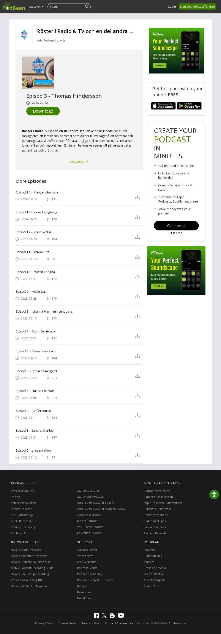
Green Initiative (154, 574)
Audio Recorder (21, 521)
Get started (176, 225)
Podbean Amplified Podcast (95, 580)
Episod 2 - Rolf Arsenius (33, 410)
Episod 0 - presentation (33, 450)
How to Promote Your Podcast (30, 562)
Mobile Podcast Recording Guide (32, 568)
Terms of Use (90, 623)
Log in (172, 6)
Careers (149, 562)
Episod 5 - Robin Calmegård (36, 371)
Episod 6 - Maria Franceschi (36, 351)
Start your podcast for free (197, 6)
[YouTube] (122, 616)
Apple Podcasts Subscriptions (163, 503)
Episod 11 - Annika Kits (32, 252)
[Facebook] (97, 617)
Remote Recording (23, 527)
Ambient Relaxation (156, 533)
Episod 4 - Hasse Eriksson (35, 391)
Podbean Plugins (155, 521)
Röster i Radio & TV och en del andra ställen (91, 31)
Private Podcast (21, 509)
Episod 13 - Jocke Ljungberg (36, 212)
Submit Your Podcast (157, 509)
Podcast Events (87, 568)
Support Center (87, 550)
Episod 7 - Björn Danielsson (36, 331)
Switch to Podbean (156, 515)
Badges (82, 586)
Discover (35, 6)
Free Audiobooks (155, 527)
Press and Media (155, 568)
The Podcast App (22, 515)
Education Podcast (89, 533)
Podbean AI (18, 533)
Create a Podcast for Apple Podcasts (101, 509)
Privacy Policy (44, 623)
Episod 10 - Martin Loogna (35, 272)
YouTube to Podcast (90, 527)
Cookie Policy (67, 623)
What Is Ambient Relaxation (29, 586)
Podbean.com (178, 623)
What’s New (85, 556)
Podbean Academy (89, 574)
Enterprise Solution (23, 503)
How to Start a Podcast (26, 550)
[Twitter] (105, 617)
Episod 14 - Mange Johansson (38, 192)
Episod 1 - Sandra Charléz (35, 430)
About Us (150, 550)
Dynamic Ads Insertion (158, 497)
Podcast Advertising (157, 491)
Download (43, 111)
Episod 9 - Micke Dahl (31, 291)
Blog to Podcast (87, 521)
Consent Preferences (119, 623)
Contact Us (151, 586)
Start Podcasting (88, 490)
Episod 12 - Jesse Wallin (33, 232)
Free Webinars (86, 562)
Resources (84, 592)
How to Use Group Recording (30, 574)
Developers (85, 598)
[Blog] (113, 617)
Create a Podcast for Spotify (95, 503)
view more (77, 162)
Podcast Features (22, 491)
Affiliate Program (155, 580)
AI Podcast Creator (89, 515)
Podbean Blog (153, 556)
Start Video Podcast (90, 496)
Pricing (15, 497)
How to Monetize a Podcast (29, 556)
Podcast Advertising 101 (26, 580)
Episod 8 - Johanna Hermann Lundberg (44, 311)
